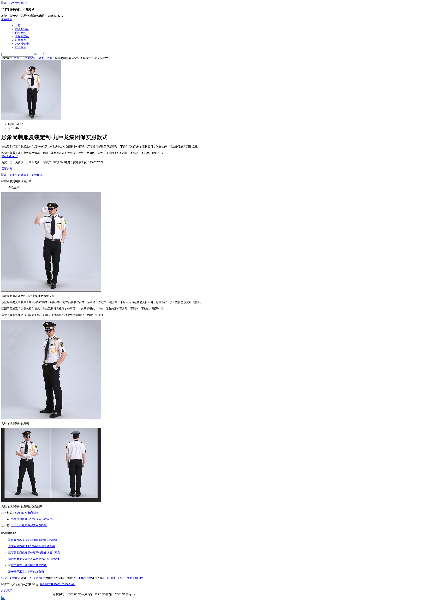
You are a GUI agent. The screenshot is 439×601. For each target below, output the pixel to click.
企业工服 (108, 578)
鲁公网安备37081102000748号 (57, 584)
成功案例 (20, 40)
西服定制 (20, 32)
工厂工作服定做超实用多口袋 (29, 525)
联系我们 (20, 47)
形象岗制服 (31, 512)
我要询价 (6, 168)
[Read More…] (9, 156)
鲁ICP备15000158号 (132, 578)
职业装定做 (22, 29)
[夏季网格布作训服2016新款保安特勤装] (33, 539)
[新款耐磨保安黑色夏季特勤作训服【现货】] (35, 552)
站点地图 (6, 590)
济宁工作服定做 (82, 578)
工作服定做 (22, 36)
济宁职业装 (36, 578)
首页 (18, 25)
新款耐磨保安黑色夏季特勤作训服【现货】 (34, 558)
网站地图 (6, 19)
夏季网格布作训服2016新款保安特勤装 (31, 546)
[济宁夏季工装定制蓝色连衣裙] (27, 565)
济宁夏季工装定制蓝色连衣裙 (26, 571)
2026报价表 (22, 43)
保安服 (19, 512)
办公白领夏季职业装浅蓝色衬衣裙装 (33, 519)
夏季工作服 (45, 58)
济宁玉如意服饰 (11, 578)
